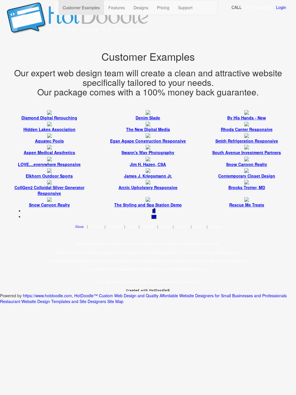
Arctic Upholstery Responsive (148, 187)
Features (116, 7)
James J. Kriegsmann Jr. (148, 176)
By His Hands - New (246, 118)
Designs (141, 7)
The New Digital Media (148, 129)
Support (185, 7)
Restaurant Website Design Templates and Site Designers (53, 301)
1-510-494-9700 (258, 7)
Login (281, 7)
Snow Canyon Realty (246, 164)
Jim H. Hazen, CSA (148, 164)
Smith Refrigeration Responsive (246, 141)
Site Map (115, 301)
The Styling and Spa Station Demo (148, 205)
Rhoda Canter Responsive (247, 129)
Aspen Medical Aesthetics (49, 152)
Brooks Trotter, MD (246, 187)
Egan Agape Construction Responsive (148, 141)
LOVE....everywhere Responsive (49, 164)
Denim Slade (148, 118)
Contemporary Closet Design (246, 176)
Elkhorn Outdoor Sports (49, 176)
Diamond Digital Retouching (49, 118)
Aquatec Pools (49, 141)
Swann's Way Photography (147, 152)
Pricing (163, 7)
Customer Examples (81, 7)
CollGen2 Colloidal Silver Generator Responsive (49, 190)
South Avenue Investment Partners (246, 152)
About (79, 227)
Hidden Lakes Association (49, 129)
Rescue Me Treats (246, 205)
